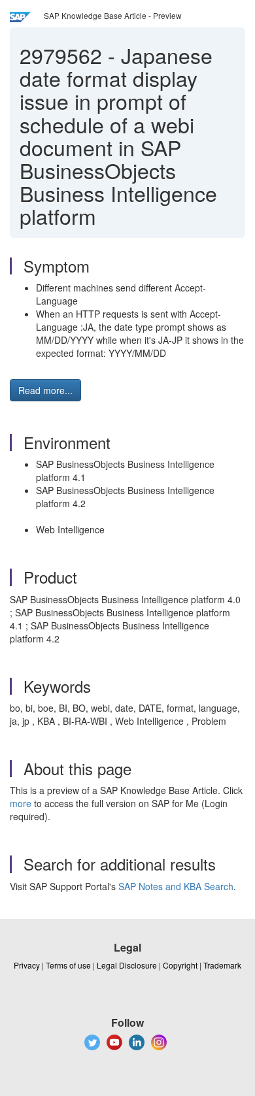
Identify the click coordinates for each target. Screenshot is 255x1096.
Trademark (222, 965)
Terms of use (68, 965)
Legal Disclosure (127, 965)
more (20, 803)
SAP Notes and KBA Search (175, 886)
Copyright (180, 965)
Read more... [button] (45, 390)
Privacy (27, 965)
